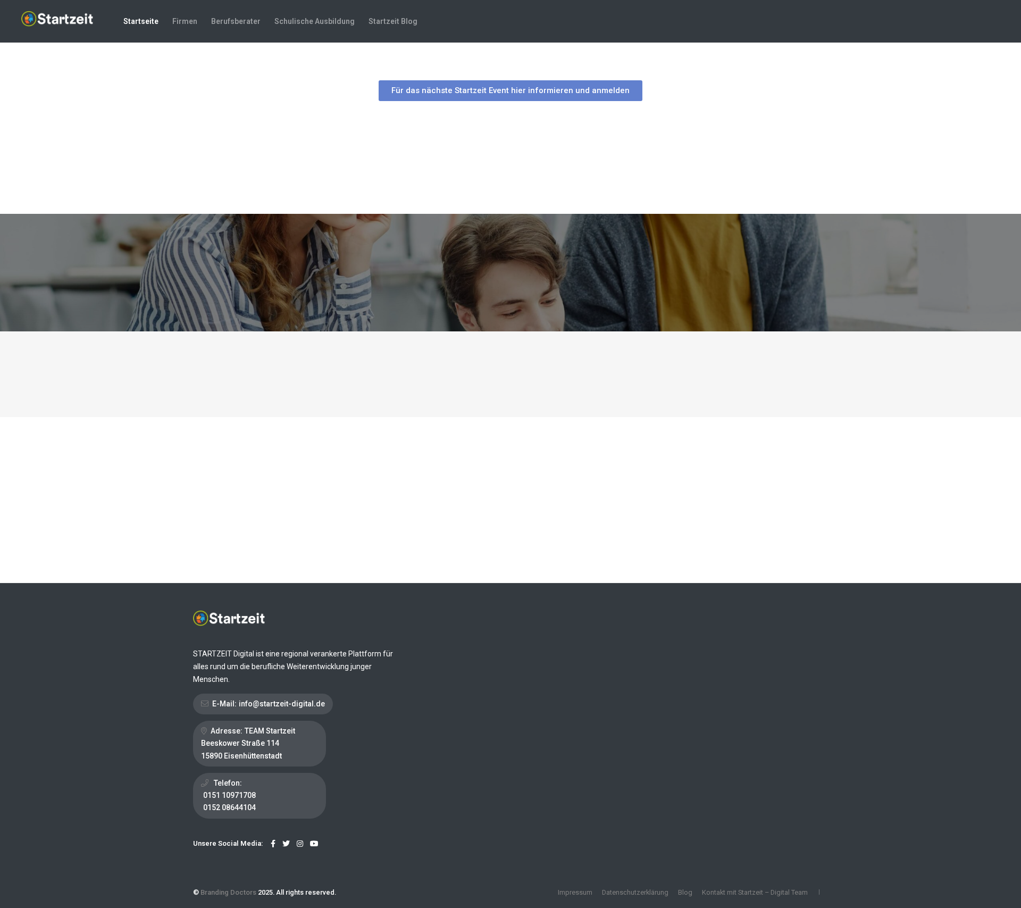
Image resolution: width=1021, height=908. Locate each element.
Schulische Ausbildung (314, 21)
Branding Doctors (228, 892)
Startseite (140, 21)
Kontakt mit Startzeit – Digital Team (755, 892)
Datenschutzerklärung (635, 892)
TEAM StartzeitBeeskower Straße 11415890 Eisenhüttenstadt (248, 743)
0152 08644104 (229, 807)
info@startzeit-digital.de (282, 703)
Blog (685, 892)
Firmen (184, 21)
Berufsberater (236, 21)
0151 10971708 (229, 795)
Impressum (575, 892)
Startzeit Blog (393, 21)
